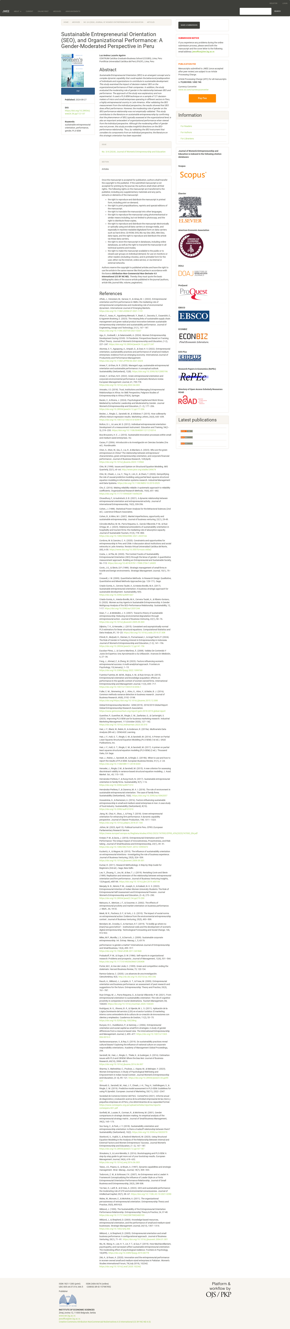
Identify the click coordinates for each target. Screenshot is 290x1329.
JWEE (5, 11)
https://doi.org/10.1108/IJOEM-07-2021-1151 (121, 311)
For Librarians (187, 138)
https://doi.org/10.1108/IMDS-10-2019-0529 (139, 483)
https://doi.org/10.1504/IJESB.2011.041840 (120, 951)
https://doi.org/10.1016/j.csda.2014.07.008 (144, 632)
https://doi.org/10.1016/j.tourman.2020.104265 (130, 1004)
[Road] (192, 399)
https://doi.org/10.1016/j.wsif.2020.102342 (120, 1266)
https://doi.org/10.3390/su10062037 (149, 795)
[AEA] (191, 245)
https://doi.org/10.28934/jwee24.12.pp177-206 (121, 409)
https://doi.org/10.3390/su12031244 (122, 608)
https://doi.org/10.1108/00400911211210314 (134, 430)
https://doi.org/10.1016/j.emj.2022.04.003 (119, 385)
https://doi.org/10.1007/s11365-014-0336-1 (120, 687)
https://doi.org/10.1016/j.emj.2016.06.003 (119, 1162)
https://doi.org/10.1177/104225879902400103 (121, 1215)
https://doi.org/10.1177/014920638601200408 (121, 961)
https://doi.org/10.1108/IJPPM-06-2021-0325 (121, 361)
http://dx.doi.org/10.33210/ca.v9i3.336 (137, 977)
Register (273, 3)
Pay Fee (202, 98)
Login (284, 3)
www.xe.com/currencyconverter (193, 89)
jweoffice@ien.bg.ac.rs (69, 1319)
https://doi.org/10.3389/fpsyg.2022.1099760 (120, 670)
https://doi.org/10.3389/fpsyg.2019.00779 (128, 1253)
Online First (43, 11)
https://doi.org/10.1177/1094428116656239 (120, 494)
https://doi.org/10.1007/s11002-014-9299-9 (120, 420)
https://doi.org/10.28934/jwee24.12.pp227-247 (131, 344)
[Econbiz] (194, 338)
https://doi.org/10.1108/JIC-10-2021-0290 (151, 1194)
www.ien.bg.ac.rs (67, 1316)
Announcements (73, 11)
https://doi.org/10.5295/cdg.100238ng (117, 1020)
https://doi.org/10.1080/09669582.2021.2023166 (123, 536)
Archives (57, 11)
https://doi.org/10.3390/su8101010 (116, 809)
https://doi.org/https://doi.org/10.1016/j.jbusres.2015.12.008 (128, 700)
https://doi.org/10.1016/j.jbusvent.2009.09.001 (121, 860)
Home (66, 22)
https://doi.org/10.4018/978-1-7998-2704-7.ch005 (132, 563)
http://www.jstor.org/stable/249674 (139, 469)
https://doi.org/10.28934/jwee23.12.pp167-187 (121, 1149)
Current (29, 11)
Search (277, 11)
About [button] (17, 11)
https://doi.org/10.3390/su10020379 (149, 1132)
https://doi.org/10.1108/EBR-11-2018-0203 (119, 764)
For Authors (186, 132)
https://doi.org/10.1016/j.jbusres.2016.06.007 (121, 1064)
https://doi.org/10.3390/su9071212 (116, 785)
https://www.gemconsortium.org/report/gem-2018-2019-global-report (132, 711)
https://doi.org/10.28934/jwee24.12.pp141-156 (121, 646)
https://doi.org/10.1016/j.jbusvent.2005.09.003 (121, 622)
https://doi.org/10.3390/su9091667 (116, 595)
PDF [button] (78, 91)
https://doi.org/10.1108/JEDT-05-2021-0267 (120, 330)
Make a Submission (189, 25)
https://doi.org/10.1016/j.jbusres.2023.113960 (121, 462)
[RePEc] (193, 376)
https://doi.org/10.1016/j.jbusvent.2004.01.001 (145, 1239)
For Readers (186, 126)
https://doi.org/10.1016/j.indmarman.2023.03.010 (123, 724)
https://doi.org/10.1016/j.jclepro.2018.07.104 (121, 823)
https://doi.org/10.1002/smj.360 (114, 1229)
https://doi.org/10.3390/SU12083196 (150, 371)
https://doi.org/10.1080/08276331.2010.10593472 (123, 847)
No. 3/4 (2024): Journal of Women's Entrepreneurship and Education (113, 22)
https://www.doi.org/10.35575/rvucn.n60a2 (130, 549)
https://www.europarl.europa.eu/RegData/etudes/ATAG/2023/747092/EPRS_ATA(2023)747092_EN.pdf (148, 833)
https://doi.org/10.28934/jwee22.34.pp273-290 (121, 898)
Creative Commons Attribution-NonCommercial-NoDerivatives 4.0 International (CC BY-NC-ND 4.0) (105, 1322)
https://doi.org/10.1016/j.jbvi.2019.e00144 (139, 881)
